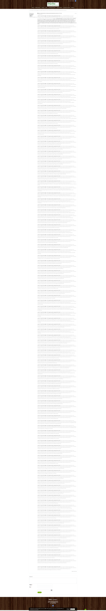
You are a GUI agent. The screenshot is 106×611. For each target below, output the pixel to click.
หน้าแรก (33, 7)
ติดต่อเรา (72, 7)
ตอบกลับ (40, 592)
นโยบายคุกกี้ (36, 609)
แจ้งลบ (76, 13)
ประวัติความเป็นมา (37, 7)
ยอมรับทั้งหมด (72, 609)
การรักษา (43, 7)
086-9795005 (72, 0)
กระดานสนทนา (31, 10)
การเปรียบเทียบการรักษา (52, 7)
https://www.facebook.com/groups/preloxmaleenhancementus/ (56, 10)
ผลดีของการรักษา (59, 7)
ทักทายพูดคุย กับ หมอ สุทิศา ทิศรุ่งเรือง (40, 10)
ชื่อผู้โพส (30, 584)
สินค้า (46, 7)
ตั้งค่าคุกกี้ (68, 609)
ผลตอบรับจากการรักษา (66, 7)
